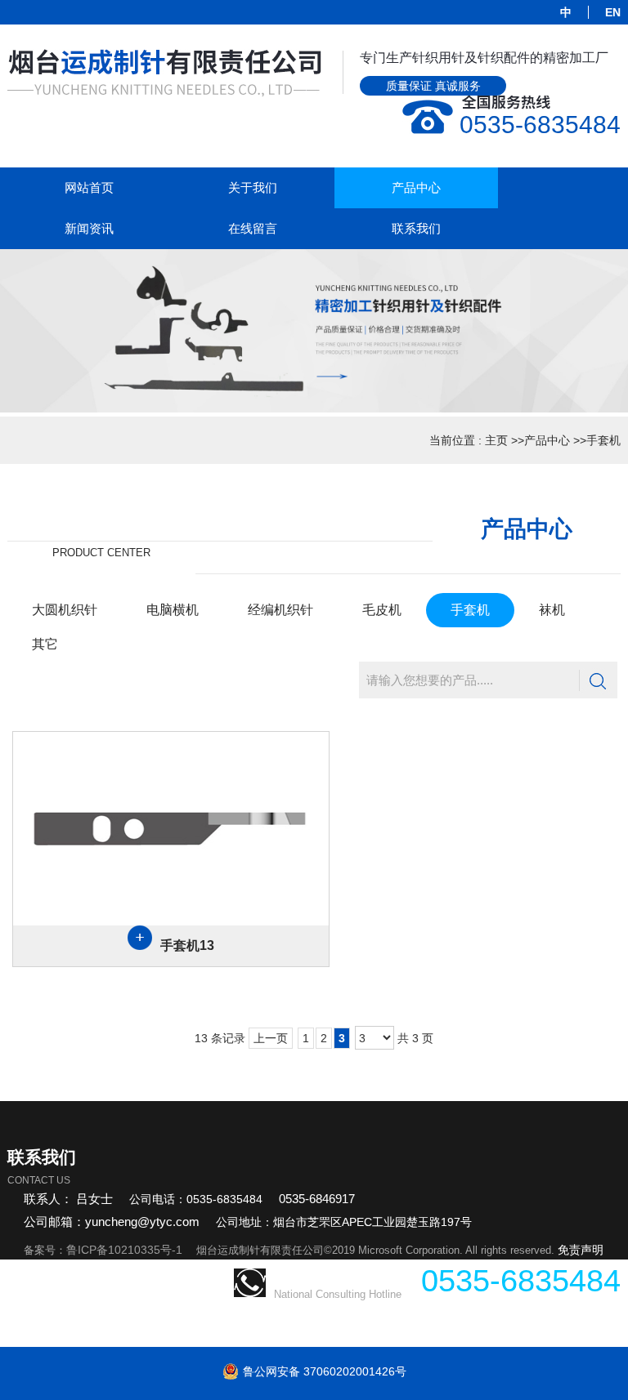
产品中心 (547, 440)
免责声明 (580, 1249)
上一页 (270, 1038)
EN (613, 12)
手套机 (603, 440)
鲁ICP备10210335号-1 (124, 1249)
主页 (496, 440)
